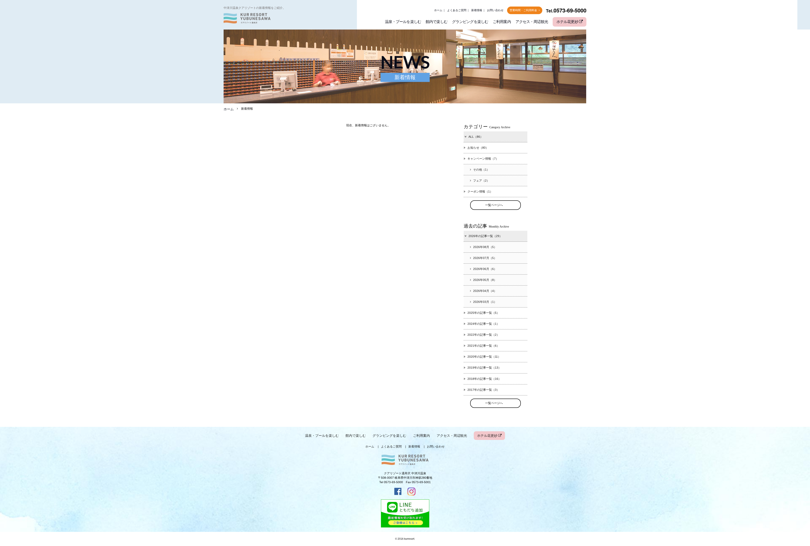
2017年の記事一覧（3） (483, 389)
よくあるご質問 (456, 10)
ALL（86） (475, 136)
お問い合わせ (495, 10)
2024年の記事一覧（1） (483, 323)
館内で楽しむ (436, 22)
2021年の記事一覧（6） (483, 345)
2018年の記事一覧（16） (484, 378)
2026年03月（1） (485, 301)
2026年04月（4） (485, 291)
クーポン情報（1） (480, 191)
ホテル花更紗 (567, 22)
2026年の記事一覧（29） (485, 236)
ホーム (438, 10)
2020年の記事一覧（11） (484, 356)
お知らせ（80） (478, 147)
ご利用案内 (502, 22)
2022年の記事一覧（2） (483, 334)
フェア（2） (481, 180)
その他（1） (481, 169)
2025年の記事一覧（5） (483, 312)
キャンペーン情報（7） (483, 158)
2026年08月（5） (485, 247)
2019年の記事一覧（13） (484, 367)
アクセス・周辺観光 (532, 22)
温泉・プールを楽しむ (403, 22)
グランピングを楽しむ (470, 22)
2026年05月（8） (485, 280)
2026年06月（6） (485, 269)
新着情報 (476, 10)
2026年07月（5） (485, 258)
